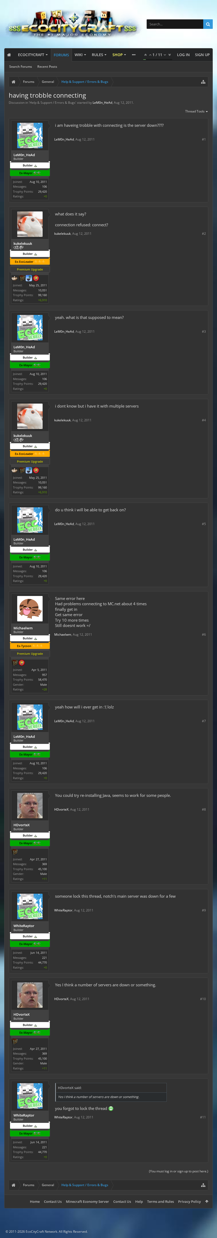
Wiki (79, 54)
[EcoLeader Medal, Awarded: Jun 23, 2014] (14, 278)
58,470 (42, 679)
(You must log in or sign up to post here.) (178, 1171)
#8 (204, 809)
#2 (204, 234)
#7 (204, 721)
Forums (61, 54)
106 (44, 186)
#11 (203, 1117)
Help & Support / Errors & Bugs (52, 102)
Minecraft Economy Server (87, 1201)
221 (44, 958)
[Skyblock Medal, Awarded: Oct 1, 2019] (29, 278)
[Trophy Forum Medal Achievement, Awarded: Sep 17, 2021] (22, 663)
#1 (204, 139)
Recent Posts (47, 66)
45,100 (42, 869)
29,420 (42, 191)
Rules (97, 54)
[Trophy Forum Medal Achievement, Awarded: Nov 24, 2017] (36, 278)
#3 (204, 331)
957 (44, 675)
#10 (203, 999)
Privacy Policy (189, 1201)
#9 (204, 910)
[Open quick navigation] (203, 82)
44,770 (42, 962)
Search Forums (20, 66)
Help (139, 1201)
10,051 (42, 290)
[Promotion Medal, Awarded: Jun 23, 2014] (22, 278)
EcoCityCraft (31, 54)
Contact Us (53, 1201)
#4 (204, 420)
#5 (204, 524)
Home (35, 1201)
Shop (117, 54)
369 (44, 864)
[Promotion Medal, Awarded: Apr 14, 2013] (14, 663)
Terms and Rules (160, 1201)
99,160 (42, 295)
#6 (204, 634)
